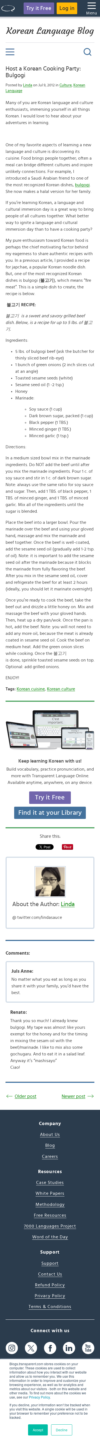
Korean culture (61, 689)
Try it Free (38, 8)
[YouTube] (88, 1348)
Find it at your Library (50, 812)
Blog (50, 1145)
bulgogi (82, 185)
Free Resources (50, 1215)
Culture (65, 85)
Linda (27, 85)
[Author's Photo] (50, 881)
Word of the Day (50, 1237)
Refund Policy (50, 1285)
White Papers (50, 1193)
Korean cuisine (31, 689)
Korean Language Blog (50, 30)
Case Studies (50, 1182)
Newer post (73, 1096)
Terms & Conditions (50, 1306)
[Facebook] (50, 1348)
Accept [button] (38, 1429)
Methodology (50, 1204)
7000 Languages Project (50, 1226)
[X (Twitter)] (31, 1348)
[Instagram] (12, 1348)
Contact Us (50, 1274)
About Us (50, 1134)
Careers (50, 1156)
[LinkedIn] (69, 1348)
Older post (25, 1096)
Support (50, 1263)
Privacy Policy (39, 1397)
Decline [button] (62, 1429)
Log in (66, 8)
